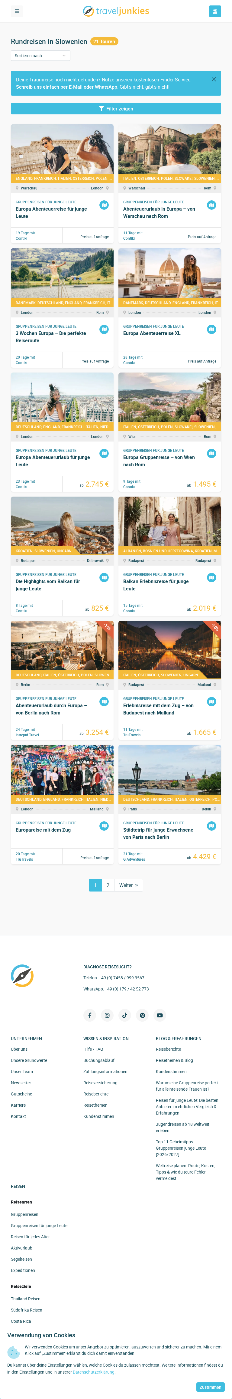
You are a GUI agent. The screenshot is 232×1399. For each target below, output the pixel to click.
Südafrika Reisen (26, 1310)
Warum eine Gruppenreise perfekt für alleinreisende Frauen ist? (187, 1086)
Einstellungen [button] (59, 1365)
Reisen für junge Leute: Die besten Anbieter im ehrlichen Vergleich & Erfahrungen (187, 1106)
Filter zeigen (119, 108)
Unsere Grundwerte (29, 1060)
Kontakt (18, 1116)
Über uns (19, 1049)
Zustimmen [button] (210, 1387)
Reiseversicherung (100, 1082)
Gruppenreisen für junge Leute (39, 1225)
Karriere (18, 1105)
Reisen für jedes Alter (30, 1237)
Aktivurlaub (21, 1248)
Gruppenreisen (24, 1214)
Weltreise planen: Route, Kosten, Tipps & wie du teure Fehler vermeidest (185, 1172)
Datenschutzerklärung (93, 1372)
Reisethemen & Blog (174, 1060)
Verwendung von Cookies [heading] (41, 1335)
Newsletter (21, 1082)
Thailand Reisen (25, 1299)
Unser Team (22, 1071)
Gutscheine (21, 1094)
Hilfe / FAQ (93, 1049)
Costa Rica (21, 1321)
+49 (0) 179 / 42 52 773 (127, 989)
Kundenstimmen (98, 1116)
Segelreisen (21, 1259)
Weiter (126, 885)
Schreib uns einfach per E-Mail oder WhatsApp (66, 87)
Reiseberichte (95, 1094)
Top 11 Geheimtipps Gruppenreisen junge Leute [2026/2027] (181, 1148)
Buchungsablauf (98, 1060)
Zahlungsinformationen (105, 1071)
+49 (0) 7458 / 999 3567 (121, 977)
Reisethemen (95, 1105)
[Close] (214, 79)
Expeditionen (23, 1270)
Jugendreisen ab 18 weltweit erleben (182, 1127)
